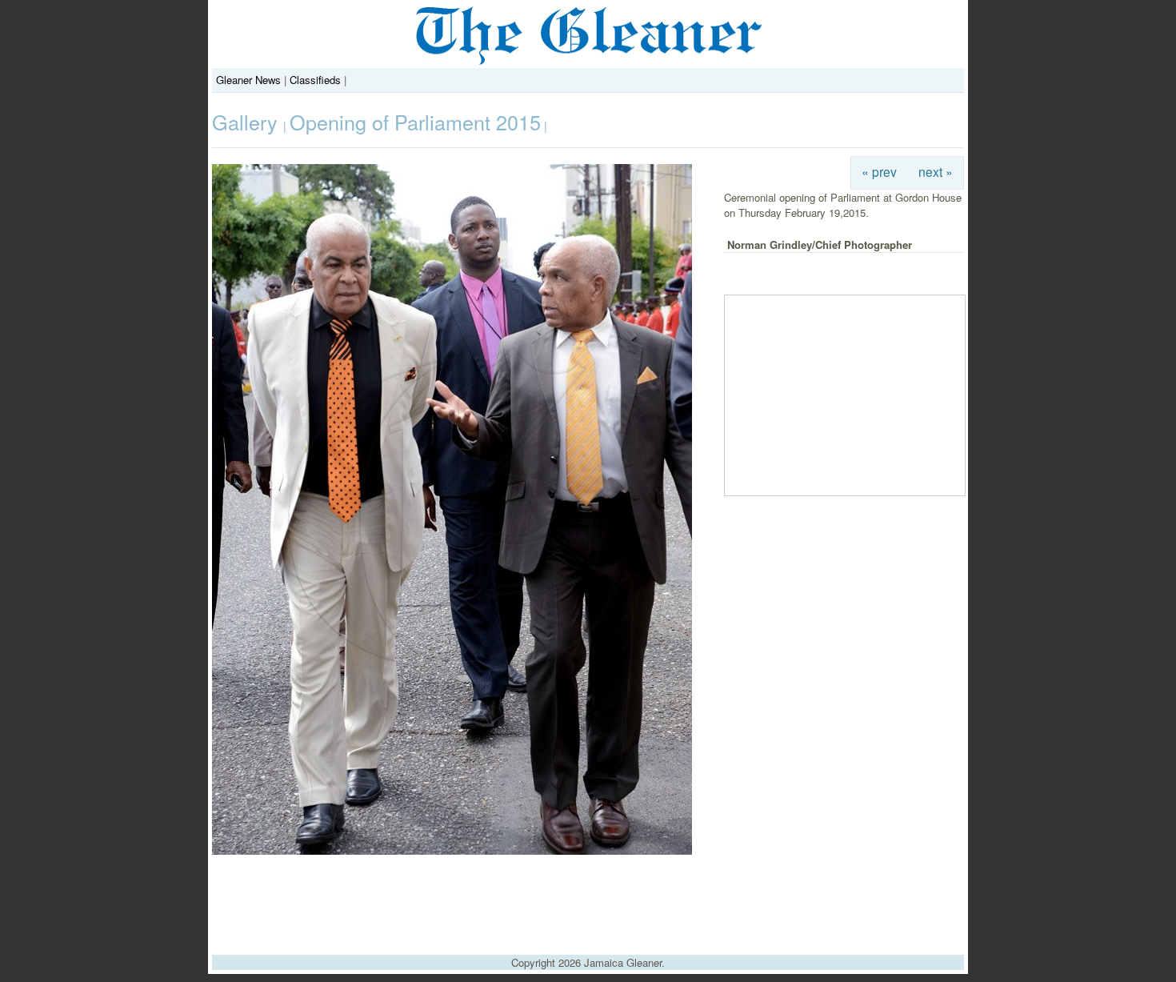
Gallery (247, 121)
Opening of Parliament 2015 (415, 121)
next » (935, 171)
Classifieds (315, 79)
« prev (879, 171)
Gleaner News (248, 79)
